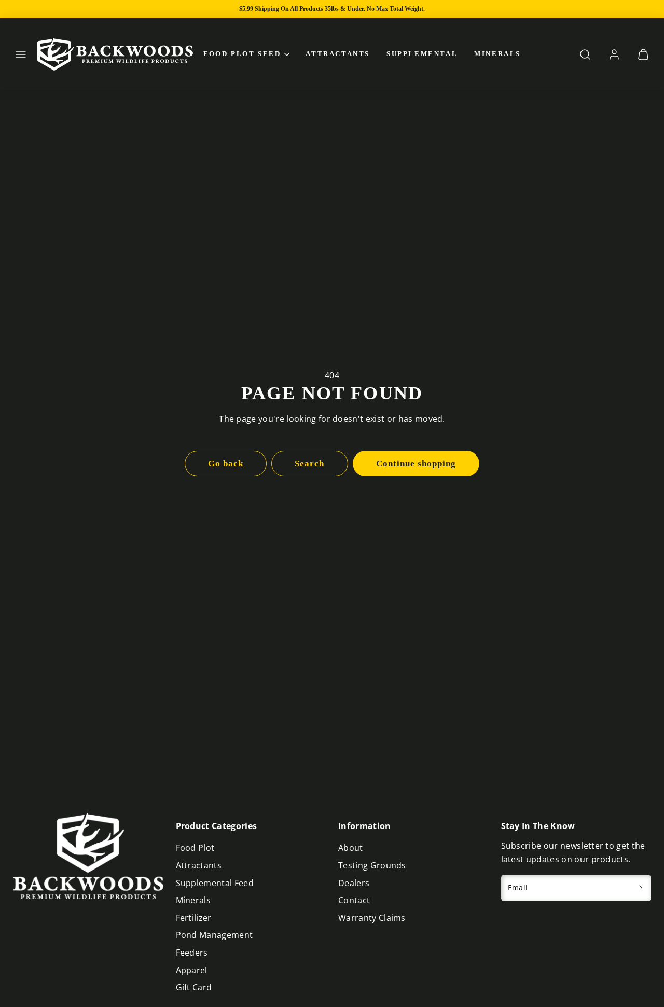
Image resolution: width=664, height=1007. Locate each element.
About (350, 847)
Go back (225, 463)
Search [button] (309, 463)
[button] (20, 54)
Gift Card (194, 987)
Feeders (192, 952)
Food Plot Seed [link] (242, 54)
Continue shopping (416, 463)
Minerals (497, 54)
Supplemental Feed (215, 883)
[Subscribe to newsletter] (641, 888)
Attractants (338, 54)
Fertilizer (194, 917)
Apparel (192, 970)
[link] (614, 54)
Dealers (353, 883)
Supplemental (422, 54)
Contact (354, 900)
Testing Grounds (372, 865)
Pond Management (214, 935)
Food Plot (195, 847)
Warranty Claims (372, 917)
